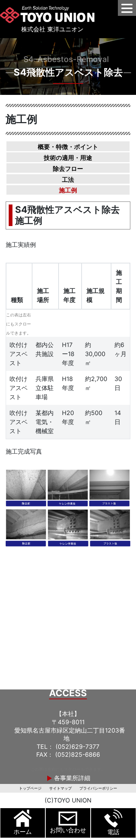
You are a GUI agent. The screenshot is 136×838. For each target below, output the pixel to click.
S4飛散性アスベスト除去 (68, 72)
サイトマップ (60, 788)
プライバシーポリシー (98, 788)
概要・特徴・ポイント (68, 146)
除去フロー (68, 168)
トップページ (30, 788)
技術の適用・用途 (68, 157)
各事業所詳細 (71, 778)
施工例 (68, 190)
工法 (68, 179)
